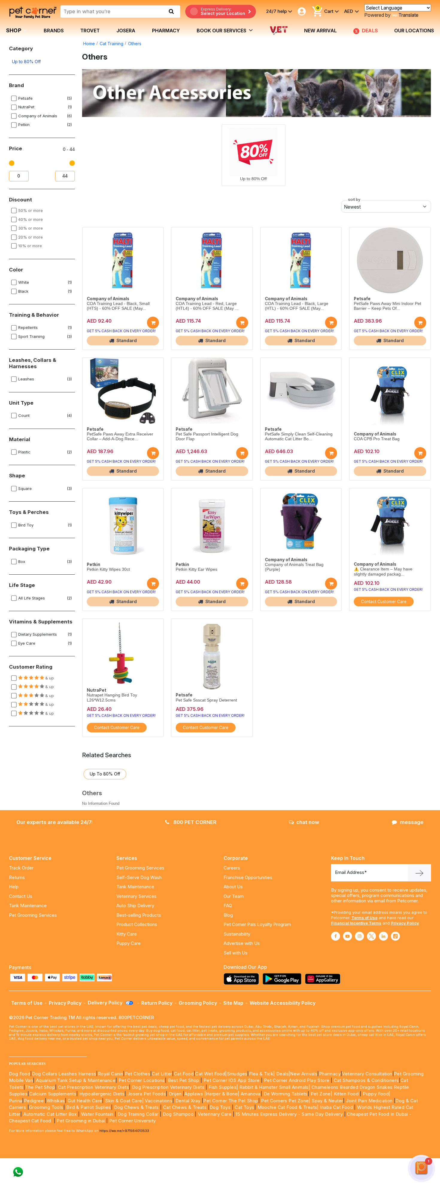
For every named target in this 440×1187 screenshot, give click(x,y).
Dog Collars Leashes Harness (64, 1074)
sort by (354, 199)
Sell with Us (236, 953)
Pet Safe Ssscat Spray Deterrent (206, 700)
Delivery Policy (106, 1003)
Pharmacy (166, 31)
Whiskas (56, 1100)
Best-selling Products (138, 915)
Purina (15, 1100)
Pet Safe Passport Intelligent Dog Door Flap (207, 436)
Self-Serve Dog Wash (139, 877)
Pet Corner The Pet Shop (230, 1100)
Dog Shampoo (178, 1114)
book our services (222, 31)
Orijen (176, 1094)
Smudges (237, 1074)
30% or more (30, 228)
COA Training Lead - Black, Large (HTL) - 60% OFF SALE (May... (296, 306)
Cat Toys (244, 1107)
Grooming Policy (198, 1003)
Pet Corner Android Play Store (296, 1080)
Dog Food (19, 1074)
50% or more (30, 210)
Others (134, 43)
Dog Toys (220, 1107)
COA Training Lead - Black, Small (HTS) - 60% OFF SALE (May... (118, 306)
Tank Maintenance (28, 905)
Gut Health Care (85, 1100)
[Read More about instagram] (359, 936)
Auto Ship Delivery (135, 905)
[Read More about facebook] (335, 936)
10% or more (30, 245)
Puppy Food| (376, 1094)
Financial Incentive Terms (356, 923)
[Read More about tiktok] (395, 936)
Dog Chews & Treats (136, 1107)
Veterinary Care (215, 1114)
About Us (233, 887)
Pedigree (34, 1100)
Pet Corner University (132, 1121)
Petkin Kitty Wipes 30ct (108, 569)
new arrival (320, 31)
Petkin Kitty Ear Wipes (196, 569)
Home (89, 43)
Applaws (193, 1094)
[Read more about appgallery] (324, 979)
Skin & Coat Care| (124, 1100)
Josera (125, 31)
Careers (232, 868)
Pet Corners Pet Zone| (285, 1100)
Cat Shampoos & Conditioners (366, 1080)
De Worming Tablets (286, 1094)
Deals (282, 1074)
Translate (408, 15)
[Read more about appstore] (243, 979)
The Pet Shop (40, 1087)
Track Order (21, 868)
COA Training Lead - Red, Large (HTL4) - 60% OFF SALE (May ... (207, 306)
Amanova (251, 1094)
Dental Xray (188, 1100)
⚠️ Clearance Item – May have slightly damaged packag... (383, 571)
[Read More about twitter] (371, 936)
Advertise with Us (242, 943)
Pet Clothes (137, 1074)
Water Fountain (98, 1114)
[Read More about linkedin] (383, 936)
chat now (307, 822)
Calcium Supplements (53, 1094)
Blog (228, 915)
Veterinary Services (136, 896)
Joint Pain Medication (369, 1100)
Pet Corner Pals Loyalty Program (257, 924)
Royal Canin (110, 1074)
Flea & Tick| (262, 1074)
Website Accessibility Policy (282, 1003)
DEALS (370, 30)
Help (14, 887)
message (412, 822)
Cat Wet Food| (211, 1074)
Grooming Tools (46, 1107)
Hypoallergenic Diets (102, 1094)
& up (49, 678)
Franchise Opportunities (248, 877)
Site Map (233, 1003)
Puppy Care (128, 943)
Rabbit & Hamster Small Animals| (275, 1087)
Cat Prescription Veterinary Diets (93, 1087)
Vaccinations (158, 1100)
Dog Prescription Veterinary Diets (169, 1087)
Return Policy (156, 1003)
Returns (17, 877)
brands (54, 31)
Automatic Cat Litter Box (50, 1114)
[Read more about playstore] (283, 979)
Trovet (90, 31)
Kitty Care (126, 934)
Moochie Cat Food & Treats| (288, 1107)
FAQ (228, 905)
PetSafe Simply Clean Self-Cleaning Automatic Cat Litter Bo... (299, 436)
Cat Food (184, 1074)
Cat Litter (162, 1074)
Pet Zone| (322, 1094)
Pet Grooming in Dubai (81, 1121)
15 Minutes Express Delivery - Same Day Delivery (289, 1114)
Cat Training (111, 43)
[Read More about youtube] (347, 936)
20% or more (30, 237)
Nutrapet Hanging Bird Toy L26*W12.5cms (112, 697)
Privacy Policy (405, 923)
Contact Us (20, 896)
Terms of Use (364, 917)
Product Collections (136, 924)
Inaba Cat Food (336, 1107)
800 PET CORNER (194, 822)
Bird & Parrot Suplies (88, 1107)
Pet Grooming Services (33, 915)
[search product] (171, 11)
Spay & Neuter (327, 1100)
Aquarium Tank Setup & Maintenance (76, 1080)
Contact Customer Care (383, 601)
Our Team (234, 896)
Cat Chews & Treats (185, 1107)
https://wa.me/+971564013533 (124, 1131)
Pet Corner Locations (141, 1080)
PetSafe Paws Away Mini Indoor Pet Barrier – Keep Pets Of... (387, 306)
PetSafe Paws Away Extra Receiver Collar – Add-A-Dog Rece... (120, 436)
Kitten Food (346, 1094)
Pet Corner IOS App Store (232, 1080)
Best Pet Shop (184, 1080)
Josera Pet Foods (146, 1094)
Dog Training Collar (137, 1114)
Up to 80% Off (26, 61)
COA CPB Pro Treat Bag (377, 439)
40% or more (30, 219)
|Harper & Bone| (221, 1094)
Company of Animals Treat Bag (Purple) (294, 567)
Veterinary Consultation (367, 1074)
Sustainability (237, 934)
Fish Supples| (222, 1087)
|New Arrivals (303, 1074)
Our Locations (414, 31)
